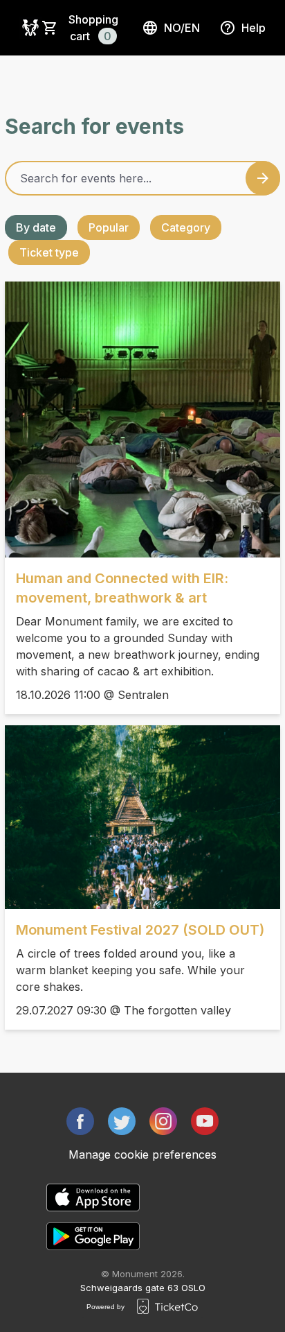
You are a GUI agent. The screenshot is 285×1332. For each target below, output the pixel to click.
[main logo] (30, 28)
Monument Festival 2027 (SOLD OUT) (140, 930)
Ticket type (49, 252)
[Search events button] (263, 178)
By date (36, 227)
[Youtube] (205, 1121)
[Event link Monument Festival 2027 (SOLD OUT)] (142, 817)
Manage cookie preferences (142, 1154)
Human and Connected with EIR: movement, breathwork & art (122, 588)
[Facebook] (80, 1121)
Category (185, 227)
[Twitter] (122, 1121)
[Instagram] (163, 1121)
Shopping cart (93, 27)
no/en (182, 28)
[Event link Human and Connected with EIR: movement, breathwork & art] (142, 419)
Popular (109, 227)
